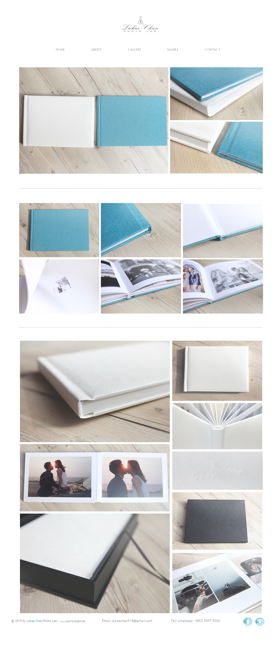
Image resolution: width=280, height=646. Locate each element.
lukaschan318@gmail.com (132, 621)
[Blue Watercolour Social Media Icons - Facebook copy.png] (248, 622)
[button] (96, 50)
